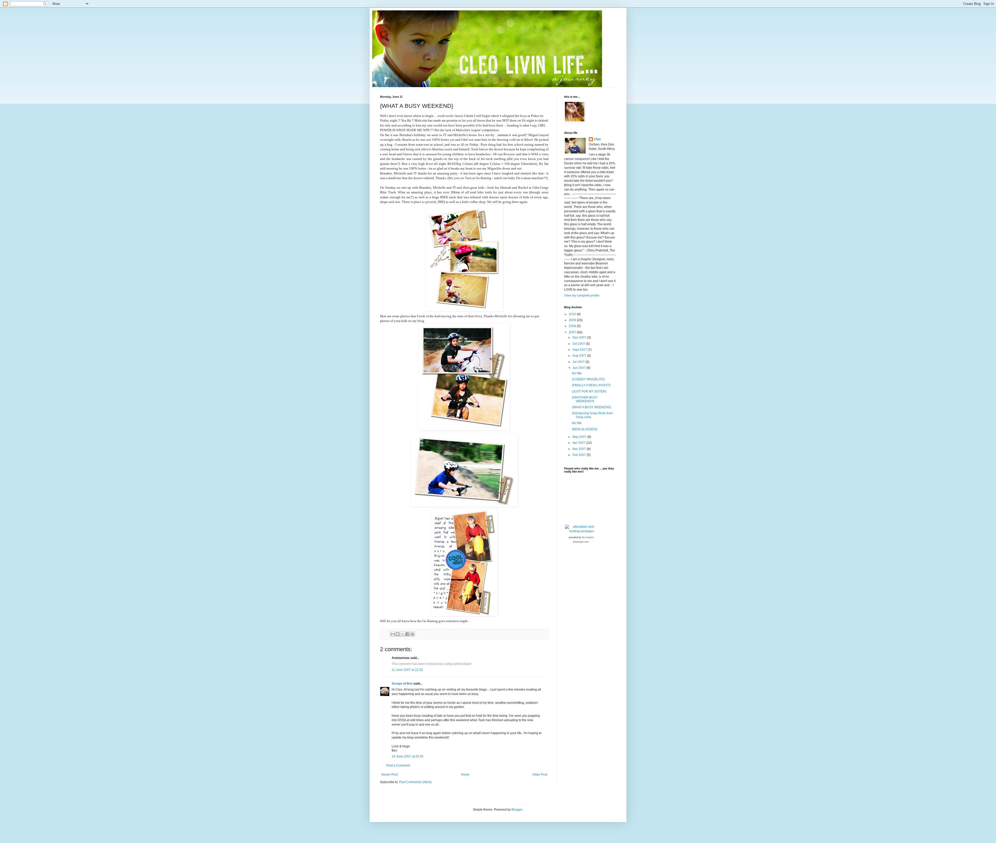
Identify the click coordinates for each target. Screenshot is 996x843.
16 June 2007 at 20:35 (407, 756)
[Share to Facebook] (407, 634)
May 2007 (579, 437)
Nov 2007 (579, 337)
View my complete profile (581, 295)
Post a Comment (398, 765)
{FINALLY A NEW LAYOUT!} (591, 385)
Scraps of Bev (402, 683)
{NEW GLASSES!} (584, 429)
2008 (573, 326)
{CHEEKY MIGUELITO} (588, 379)
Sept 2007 (580, 350)
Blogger (516, 809)
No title (577, 373)
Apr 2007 (579, 443)
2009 (573, 320)
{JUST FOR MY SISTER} (589, 391)
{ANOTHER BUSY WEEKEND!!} (585, 399)
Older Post (539, 774)
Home (465, 774)
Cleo (597, 139)
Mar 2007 (579, 449)
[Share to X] (402, 634)
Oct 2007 (579, 344)
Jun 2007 (579, 368)
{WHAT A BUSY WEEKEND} (591, 407)
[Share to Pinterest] (412, 634)
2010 (573, 314)
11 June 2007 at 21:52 (407, 670)
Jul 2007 (578, 362)
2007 (573, 332)
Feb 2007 (579, 455)
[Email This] (392, 634)
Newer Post (389, 774)
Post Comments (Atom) (415, 782)
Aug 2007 (579, 355)
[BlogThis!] (397, 634)
